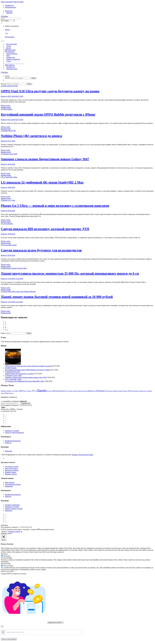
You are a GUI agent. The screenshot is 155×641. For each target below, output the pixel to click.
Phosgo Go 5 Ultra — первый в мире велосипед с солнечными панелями (55, 205)
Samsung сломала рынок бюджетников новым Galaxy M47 (45, 159)
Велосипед (49, 391)
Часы (6, 393)
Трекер (2, 393)
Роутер (130, 391)
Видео (8, 48)
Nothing (16, 391)
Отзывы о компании (12, 505)
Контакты (8, 451)
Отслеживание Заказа (13, 484)
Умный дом (10, 57)
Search (7, 76)
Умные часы (11, 50)
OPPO (21, 391)
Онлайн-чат (9, 5)
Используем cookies (86, 455)
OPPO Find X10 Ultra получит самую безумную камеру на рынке (50, 91)
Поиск (34, 78)
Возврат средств (11, 474)
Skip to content (18, 2)
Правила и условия (12, 431)
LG (13, 391)
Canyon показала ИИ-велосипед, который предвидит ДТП (45, 229)
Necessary (6, 556)
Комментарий (6, 107)
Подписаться (26, 403)
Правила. (75, 455)
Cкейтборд (9, 391)
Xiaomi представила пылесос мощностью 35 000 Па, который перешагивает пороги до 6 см (70, 273)
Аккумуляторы (11, 53)
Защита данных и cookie (13, 508)
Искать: (8, 78)
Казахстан (8, 11)
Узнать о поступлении (9, 639)
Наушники (100, 391)
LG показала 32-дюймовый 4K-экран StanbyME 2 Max (42, 182)
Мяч (95, 391)
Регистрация (9, 37)
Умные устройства (13, 59)
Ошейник (115, 391)
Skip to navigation (7, 2)
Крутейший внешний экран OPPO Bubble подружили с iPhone (48, 114)
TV (33, 391)
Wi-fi (8, 55)
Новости (9, 13)
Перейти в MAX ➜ (15, 531)
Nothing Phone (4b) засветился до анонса (31, 136)
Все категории (11, 44)
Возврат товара (10, 472)
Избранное (9, 486)
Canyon (3, 391)
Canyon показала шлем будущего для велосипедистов (41, 250)
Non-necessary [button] (6, 564)
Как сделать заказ (11, 468)
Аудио (8, 46)
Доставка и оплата (11, 466)
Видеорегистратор (59, 391)
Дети (67, 391)
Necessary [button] (4, 554)
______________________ (14, 63)
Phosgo (25, 391)
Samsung (29, 391)
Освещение (10, 52)
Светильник (136, 391)
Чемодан (11, 393)
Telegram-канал (10, 7)
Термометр (149, 391)
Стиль (8, 61)
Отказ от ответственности (14, 432)
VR (36, 391)
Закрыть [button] (4, 531)
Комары (80, 391)
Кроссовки (85, 391)
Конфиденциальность (13, 441)
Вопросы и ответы (11, 470)
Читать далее (5, 105)
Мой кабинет (10, 65)
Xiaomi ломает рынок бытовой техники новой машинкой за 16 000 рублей (57, 297)
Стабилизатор (142, 391)
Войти (7, 30)
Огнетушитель (109, 391)
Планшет (120, 391)
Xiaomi (41, 390)
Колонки (75, 391)
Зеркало (71, 391)
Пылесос (125, 391)
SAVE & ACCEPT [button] (7, 571)
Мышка (90, 391)
